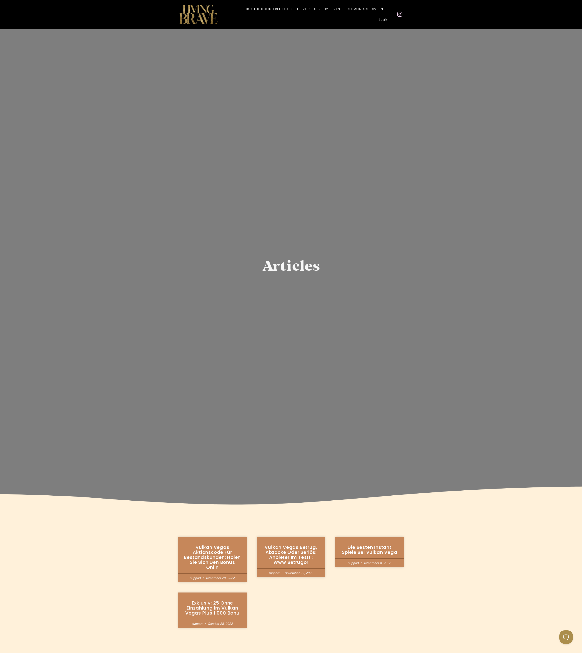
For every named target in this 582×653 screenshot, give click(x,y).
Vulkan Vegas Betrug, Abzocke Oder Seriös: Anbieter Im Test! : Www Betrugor (291, 554)
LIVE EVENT (333, 9)
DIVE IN (377, 9)
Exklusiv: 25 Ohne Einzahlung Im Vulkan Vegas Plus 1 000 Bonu (212, 608)
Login (384, 19)
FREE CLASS (283, 9)
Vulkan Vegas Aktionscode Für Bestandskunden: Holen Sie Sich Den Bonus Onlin (212, 557)
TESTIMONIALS (356, 9)
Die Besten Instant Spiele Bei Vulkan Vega (369, 549)
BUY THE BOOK (258, 9)
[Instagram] (400, 14)
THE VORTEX (305, 9)
